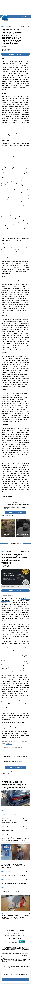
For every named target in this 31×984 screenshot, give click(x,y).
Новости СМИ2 (5, 518)
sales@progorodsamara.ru (14, 935)
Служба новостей (7, 49)
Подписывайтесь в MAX (15, 54)
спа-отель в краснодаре (7, 771)
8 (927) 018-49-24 (14, 933)
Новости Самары (7, 26)
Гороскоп (4, 46)
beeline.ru (9, 743)
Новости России (6, 834)
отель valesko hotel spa (7, 515)
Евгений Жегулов (7, 565)
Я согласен (15, 979)
